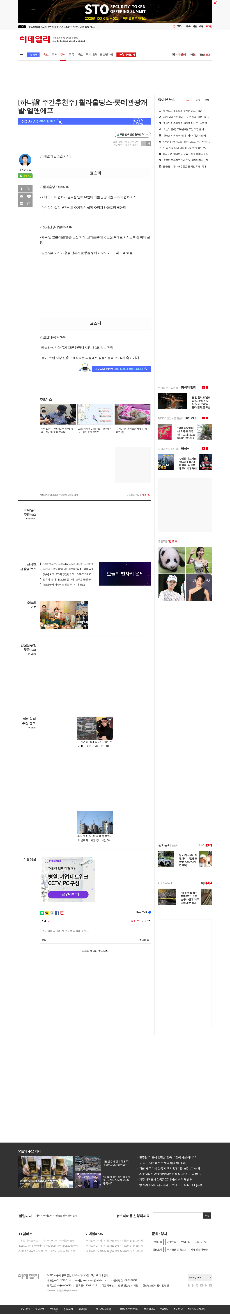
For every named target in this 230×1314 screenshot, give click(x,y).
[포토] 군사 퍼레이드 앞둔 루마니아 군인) (62, 584)
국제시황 (91, 54)
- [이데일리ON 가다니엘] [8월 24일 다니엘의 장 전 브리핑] (113, 1245)
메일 (21, 196)
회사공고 (39, 1309)
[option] (86, 27)
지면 (195, 26)
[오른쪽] (86, 602)
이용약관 (82, 1309)
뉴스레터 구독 (133, 495)
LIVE (22, 26)
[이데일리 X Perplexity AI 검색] (84, 121)
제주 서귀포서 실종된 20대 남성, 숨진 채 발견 (164, 1179)
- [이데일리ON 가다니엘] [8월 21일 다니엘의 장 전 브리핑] (113, 1251)
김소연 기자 (25, 169)
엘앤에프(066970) (54, 337)
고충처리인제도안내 (129, 1309)
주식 (63, 54)
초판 (201, 26)
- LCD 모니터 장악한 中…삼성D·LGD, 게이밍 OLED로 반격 (48, 1245)
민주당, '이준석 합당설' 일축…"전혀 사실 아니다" (166, 1157)
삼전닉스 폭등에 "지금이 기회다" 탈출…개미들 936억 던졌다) (73, 569)
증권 (54, 54)
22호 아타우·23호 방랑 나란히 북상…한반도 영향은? (169, 1173)
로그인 (209, 26)
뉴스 (188, 100)
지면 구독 (146, 495)
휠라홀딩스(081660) (55, 187)
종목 (71, 54)
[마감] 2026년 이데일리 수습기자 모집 (54, 1216)
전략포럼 (171, 1241)
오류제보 (164, 1309)
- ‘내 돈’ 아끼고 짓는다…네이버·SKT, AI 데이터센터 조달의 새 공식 (48, 1240)
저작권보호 (149, 1309)
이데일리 (52, 39)
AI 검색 (33, 54)
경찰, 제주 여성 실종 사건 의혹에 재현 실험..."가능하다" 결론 (173, 1168)
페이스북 (21, 188)
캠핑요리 (157, 1249)
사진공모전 (201, 1241)
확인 (207, 1215)
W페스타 (185, 1241)
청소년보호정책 (103, 1309)
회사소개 (25, 1309)
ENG (179, 26)
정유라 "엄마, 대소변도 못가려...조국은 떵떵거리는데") (69, 579)
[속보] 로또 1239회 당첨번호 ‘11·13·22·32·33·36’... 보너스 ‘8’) (72, 574)
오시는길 (54, 1309)
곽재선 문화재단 (199, 1249)
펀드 (80, 54)
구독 (188, 26)
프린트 (29, 196)
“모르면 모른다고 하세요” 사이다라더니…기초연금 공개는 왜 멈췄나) (77, 563)
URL (29, 203)
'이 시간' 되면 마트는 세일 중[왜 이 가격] (161, 1162)
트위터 (29, 188)
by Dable (32, 654)
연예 (207, 100)
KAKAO (21, 203)
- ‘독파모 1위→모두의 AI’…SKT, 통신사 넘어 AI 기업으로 (46, 1251)
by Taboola (31, 518)
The (204, 54)
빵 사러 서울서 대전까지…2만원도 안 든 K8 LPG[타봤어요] (172, 1185)
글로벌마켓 (106, 54)
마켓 (192, 54)
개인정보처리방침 (196, 1309)
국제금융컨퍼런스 (176, 1249)
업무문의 (68, 1309)
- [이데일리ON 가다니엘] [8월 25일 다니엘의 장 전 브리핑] (113, 1240)
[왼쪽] (83, 602)
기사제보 (178, 1309)
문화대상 (157, 1241)
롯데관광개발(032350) (57, 227)
